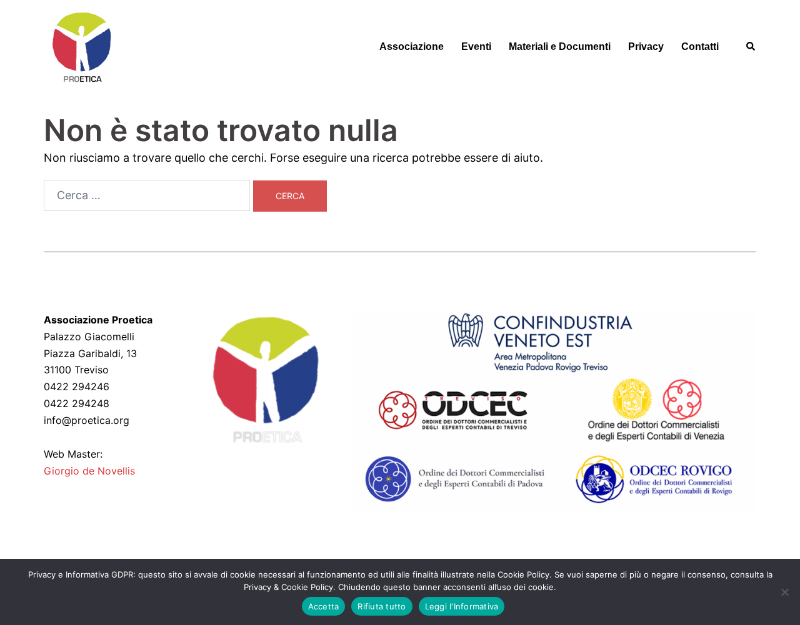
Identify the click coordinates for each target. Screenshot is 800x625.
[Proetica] (81, 45)
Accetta (323, 606)
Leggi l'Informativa (462, 606)
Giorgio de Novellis (89, 471)
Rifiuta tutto (382, 606)
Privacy (646, 46)
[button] (751, 47)
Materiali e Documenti (560, 46)
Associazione (411, 46)
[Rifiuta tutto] (784, 592)
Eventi (476, 46)
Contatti (700, 46)
